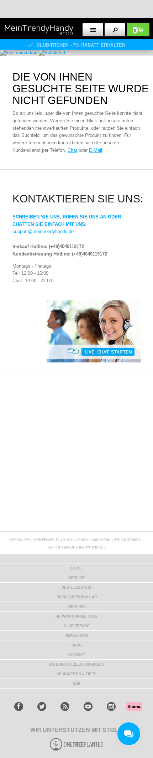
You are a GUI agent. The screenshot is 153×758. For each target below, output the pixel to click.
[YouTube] (88, 706)
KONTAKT (76, 654)
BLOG (77, 645)
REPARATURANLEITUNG (76, 616)
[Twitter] (41, 706)
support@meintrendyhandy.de (43, 231)
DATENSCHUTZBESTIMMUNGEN (76, 664)
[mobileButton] (115, 29)
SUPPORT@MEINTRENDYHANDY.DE (77, 547)
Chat (72, 150)
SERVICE (77, 577)
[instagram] (111, 706)
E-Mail (95, 150)
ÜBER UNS (76, 606)
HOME (76, 568)
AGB (76, 683)
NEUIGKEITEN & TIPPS (76, 673)
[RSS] (64, 706)
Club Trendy (76, 625)
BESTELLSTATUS (76, 587)
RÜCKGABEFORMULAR (77, 596)
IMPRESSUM (77, 635)
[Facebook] (18, 706)
